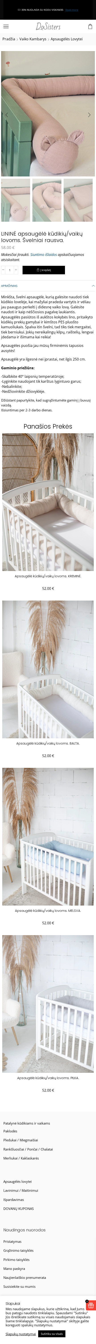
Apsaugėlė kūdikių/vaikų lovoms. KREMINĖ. (48, 576)
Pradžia (8, 38)
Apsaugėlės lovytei (67, 38)
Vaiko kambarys (32, 38)
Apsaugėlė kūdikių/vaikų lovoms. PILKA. (48, 1078)
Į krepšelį (45, 270)
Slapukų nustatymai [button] (21, 1334)
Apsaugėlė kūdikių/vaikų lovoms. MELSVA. (48, 910)
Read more (8, 9)
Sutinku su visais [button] (52, 1334)
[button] (6, 114)
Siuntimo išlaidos (43, 254)
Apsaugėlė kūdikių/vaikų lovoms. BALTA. (48, 743)
